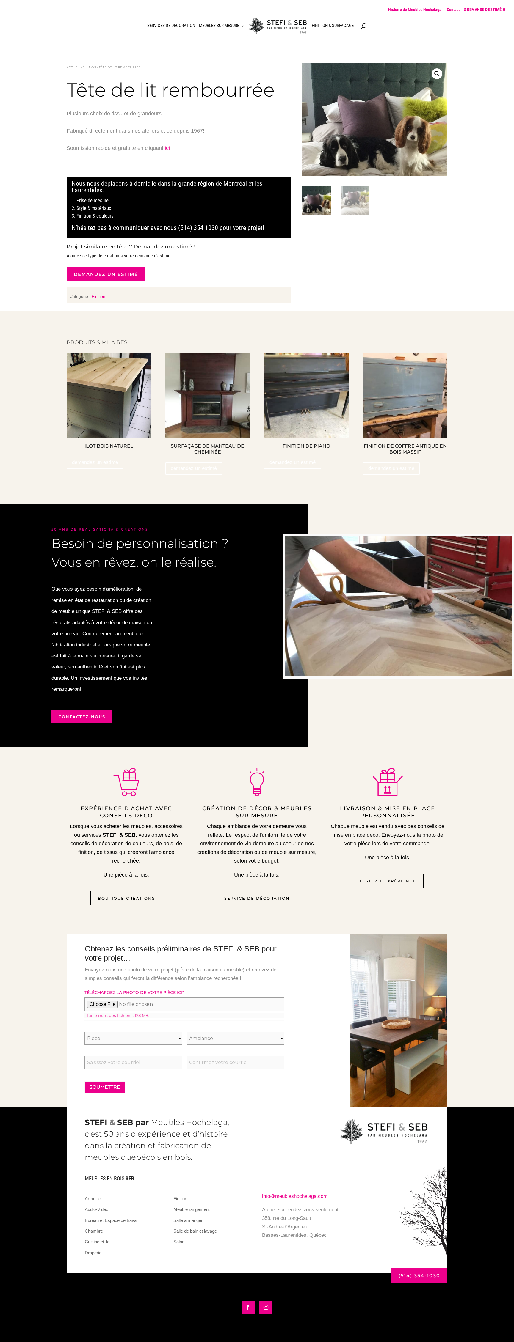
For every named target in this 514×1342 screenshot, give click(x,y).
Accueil (73, 67)
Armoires (94, 1198)
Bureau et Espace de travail (111, 1220)
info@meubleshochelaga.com (294, 1196)
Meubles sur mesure (219, 25)
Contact (453, 9)
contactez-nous (82, 716)
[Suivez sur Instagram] (265, 1307)
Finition (89, 67)
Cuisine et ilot (98, 1241)
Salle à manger (188, 1220)
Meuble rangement (191, 1209)
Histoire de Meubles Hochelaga (414, 9)
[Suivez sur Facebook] (248, 1307)
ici (167, 148)
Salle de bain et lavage (195, 1231)
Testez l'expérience (387, 881)
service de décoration (257, 898)
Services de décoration (171, 25)
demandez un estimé (106, 274)
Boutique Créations (126, 898)
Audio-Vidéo (96, 1209)
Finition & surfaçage (333, 25)
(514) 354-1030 (419, 1275)
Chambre (94, 1231)
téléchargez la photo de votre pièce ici (134, 992)
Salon (178, 1241)
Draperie (93, 1252)
